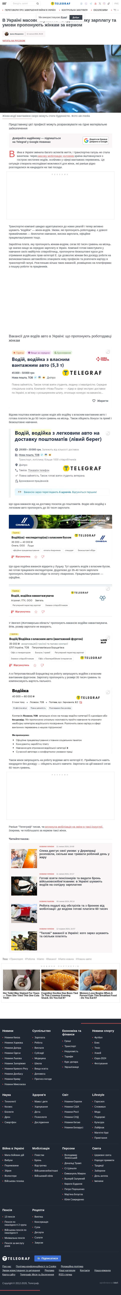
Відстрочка (40, 1165)
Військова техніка (14, 1181)
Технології (10, 1101)
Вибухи (9, 1160)
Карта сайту (8, 1274)
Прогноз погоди (43, 1079)
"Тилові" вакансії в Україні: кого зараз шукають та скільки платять (74, 934)
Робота (38, 1042)
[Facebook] (81, 3)
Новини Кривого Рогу (16, 1068)
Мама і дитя (41, 1101)
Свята (96, 1148)
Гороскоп (99, 1101)
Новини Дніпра (13, 1048)
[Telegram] (91, 3)
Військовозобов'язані (46, 1170)
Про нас (6, 1266)
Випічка (39, 1216)
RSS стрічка (65, 1274)
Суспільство (41, 1030)
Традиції (99, 1165)
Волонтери (11, 1176)
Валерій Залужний (74, 1178)
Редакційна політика (72, 1266)
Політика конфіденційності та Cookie (36, 1266)
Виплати (39, 1048)
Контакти (85, 1270)
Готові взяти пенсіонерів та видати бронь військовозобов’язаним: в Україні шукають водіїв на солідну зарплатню (70, 881)
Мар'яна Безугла (73, 1194)
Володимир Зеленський (70, 1156)
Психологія (41, 1117)
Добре (76, 17)
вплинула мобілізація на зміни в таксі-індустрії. (73, 826)
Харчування (41, 1106)
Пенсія (7, 1210)
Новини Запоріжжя (15, 1063)
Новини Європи (73, 1101)
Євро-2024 (100, 1058)
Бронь (38, 1160)
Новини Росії (71, 1112)
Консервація (41, 1222)
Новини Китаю (72, 1122)
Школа (38, 1063)
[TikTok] (108, 3)
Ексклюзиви (101, 10)
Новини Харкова (14, 1042)
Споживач (100, 1106)
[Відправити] (37, 3)
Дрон (7, 1117)
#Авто (40, 959)
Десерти (39, 1232)
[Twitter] (100, 3)
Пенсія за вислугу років (14, 1244)
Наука (6, 1094)
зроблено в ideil (109, 1283)
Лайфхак (99, 1127)
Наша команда (102, 1270)
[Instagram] (104, 3)
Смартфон (10, 1122)
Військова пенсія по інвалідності (15, 1231)
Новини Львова (46, 901)
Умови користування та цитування (21, 1270)
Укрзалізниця (71, 1067)
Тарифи (68, 1056)
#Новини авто (84, 959)
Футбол (98, 1037)
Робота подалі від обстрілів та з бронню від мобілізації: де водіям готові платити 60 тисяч (73, 907)
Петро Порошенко (74, 1189)
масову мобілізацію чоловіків (56, 156)
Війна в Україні (13, 1148)
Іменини (98, 1181)
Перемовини (12, 1165)
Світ (65, 1094)
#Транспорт (16, 959)
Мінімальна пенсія (15, 1238)
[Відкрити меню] (4, 3)
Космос (9, 1106)
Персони (68, 1148)
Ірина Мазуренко (17, 34)
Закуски (39, 1242)
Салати (39, 1237)
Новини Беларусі (73, 1127)
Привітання (100, 1138)
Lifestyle (98, 1094)
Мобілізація (41, 1148)
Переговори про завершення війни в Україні (30, 10)
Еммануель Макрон (75, 1173)
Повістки (39, 1155)
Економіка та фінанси (71, 1032)
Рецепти (38, 1210)
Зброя (8, 1170)
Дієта (37, 1112)
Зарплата (40, 1037)
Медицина (40, 1058)
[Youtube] (95, 3)
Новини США (71, 1106)
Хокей (97, 1053)
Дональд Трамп (72, 1163)
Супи (37, 1227)
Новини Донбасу (14, 1074)
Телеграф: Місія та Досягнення (37, 1274)
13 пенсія (10, 1216)
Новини (7, 1030)
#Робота (30, 959)
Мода (97, 1112)
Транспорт (70, 1046)
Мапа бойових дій (14, 1155)
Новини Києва (12, 1037)
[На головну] (60, 3)
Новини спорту (103, 1030)
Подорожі (99, 1117)
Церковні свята (102, 1155)
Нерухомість (71, 1051)
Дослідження (42, 1122)
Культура (99, 1122)
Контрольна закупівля (75, 10)
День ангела (101, 1176)
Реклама (49, 1270)
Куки (63, 17)
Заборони (99, 1170)
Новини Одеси (13, 1053)
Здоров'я (39, 1094)
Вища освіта (41, 1068)
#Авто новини (66, 959)
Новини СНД (71, 1117)
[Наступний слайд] (118, 10)
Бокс (97, 1042)
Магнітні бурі (101, 1132)
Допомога (40, 1074)
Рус (117, 3)
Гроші (67, 1041)
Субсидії (39, 1053)
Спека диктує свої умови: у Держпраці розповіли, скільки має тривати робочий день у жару (74, 854)
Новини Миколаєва (15, 1084)
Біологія (9, 1112)
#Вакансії (51, 959)
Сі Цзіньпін (70, 1168)
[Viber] (86, 3)
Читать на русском (13, 41)
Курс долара (71, 1062)
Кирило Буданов (73, 1184)
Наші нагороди (67, 1270)
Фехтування (101, 1063)
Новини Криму (12, 1079)
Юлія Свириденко (74, 1199)
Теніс (97, 1048)
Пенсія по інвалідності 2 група (15, 1223)
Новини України (46, 846)
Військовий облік (44, 1176)
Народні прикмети (104, 1160)
